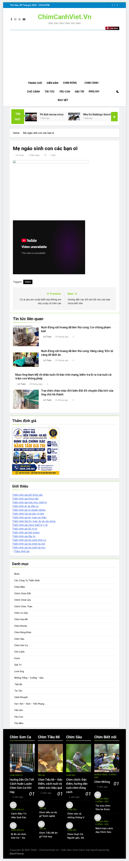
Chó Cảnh (33, 91)
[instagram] (15, 19)
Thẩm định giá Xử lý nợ (24, 528)
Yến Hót (18, 710)
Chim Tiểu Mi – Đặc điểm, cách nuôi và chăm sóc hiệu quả (50, 784)
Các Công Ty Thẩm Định (27, 580)
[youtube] (24, 19)
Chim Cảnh (91, 82)
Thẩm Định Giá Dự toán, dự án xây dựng (33, 521)
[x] (19, 19)
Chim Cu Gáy (21, 613)
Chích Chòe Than (23, 606)
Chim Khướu (20, 626)
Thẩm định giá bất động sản (27, 495)
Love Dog (19, 671)
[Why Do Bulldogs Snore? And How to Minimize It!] (63, 117)
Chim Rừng (70, 82)
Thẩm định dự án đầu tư (25, 506)
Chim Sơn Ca (21, 645)
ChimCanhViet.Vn (64, 17)
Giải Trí (79, 91)
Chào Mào (19, 586)
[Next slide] (117, 5)
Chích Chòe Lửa (22, 599)
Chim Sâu (19, 639)
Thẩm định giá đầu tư (24, 536)
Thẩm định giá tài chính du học (28, 547)
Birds (17, 573)
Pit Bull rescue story (40, 114)
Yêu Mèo (18, 723)
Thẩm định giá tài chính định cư (29, 540)
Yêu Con (64, 91)
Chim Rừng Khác (22, 632)
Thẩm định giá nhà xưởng (25, 532)
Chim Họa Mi (21, 619)
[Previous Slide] (112, 5)
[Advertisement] (64, 55)
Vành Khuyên (21, 697)
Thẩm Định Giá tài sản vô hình (28, 513)
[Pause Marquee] (114, 116)
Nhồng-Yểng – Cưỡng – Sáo (29, 677)
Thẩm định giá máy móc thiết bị (29, 502)
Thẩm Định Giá (21, 551)
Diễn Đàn (52, 82)
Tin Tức (50, 91)
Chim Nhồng (102, 781)
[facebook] (11, 19)
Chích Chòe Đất (22, 593)
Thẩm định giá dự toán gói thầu (29, 517)
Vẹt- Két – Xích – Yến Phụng (29, 703)
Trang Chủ (35, 82)
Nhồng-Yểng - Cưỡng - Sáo (105, 776)
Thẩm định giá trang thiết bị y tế (30, 525)
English (94, 91)
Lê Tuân (20, 155)
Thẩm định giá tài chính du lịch (28, 543)
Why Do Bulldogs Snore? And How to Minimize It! (100, 114)
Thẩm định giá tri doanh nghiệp (29, 510)
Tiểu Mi (18, 684)
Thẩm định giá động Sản (25, 498)
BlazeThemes (17, 853)
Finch (17, 658)
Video (28, 281)
